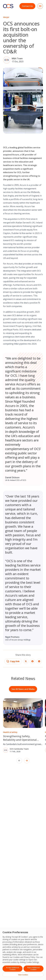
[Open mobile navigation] (40, 6)
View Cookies (23, 975)
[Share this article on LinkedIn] (39, 661)
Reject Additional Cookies (33, 968)
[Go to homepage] (8, 6)
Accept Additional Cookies (12, 968)
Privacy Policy (29, 957)
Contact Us (27, 6)
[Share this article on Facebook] (32, 661)
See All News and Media (23, 689)
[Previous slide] (19, 760)
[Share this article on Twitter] (25, 661)
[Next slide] (26, 760)
